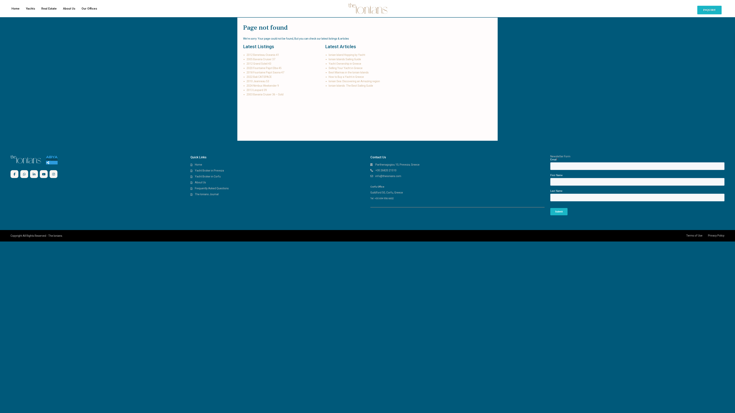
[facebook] (14, 174)
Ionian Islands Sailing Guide (345, 59)
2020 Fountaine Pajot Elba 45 (264, 68)
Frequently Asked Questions (212, 188)
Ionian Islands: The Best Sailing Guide (351, 85)
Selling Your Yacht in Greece (346, 68)
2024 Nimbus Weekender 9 (263, 85)
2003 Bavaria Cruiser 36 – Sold (265, 94)
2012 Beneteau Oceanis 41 (263, 54)
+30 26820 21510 (385, 170)
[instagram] (53, 174)
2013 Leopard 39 (257, 90)
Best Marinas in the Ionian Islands (349, 72)
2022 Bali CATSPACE (259, 76)
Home (15, 8)
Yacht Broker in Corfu (208, 176)
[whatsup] (24, 174)
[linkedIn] (34, 174)
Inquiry (709, 9)
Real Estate (49, 8)
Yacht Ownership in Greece (345, 63)
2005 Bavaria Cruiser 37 (261, 59)
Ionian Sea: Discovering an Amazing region (354, 81)
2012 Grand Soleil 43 (259, 63)
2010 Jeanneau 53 (258, 81)
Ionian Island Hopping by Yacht (347, 54)
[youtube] (44, 174)
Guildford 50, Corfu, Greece (386, 192)
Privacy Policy (716, 235)
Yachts (30, 8)
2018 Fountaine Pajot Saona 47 (265, 72)
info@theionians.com (388, 176)
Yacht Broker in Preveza (209, 170)
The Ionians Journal (207, 194)
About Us (69, 8)
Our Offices (89, 8)
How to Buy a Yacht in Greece (346, 76)
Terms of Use (694, 235)
